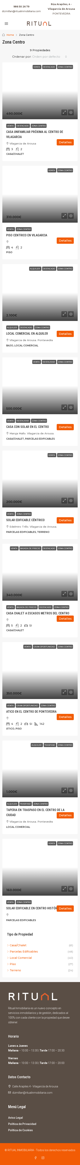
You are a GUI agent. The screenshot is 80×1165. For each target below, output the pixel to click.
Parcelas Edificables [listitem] (24, 951)
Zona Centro (38, 126)
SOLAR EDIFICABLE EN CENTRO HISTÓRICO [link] (34, 908)
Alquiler (12, 327)
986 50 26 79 (21, 6)
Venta (10, 126)
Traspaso (25, 804)
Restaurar (23, 420)
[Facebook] (36, 1158)
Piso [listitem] (13, 964)
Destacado (23, 126)
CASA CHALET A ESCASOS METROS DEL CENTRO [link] (37, 613)
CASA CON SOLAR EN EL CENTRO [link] (27, 427)
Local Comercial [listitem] (21, 958)
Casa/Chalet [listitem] (18, 945)
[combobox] (50, 57)
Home (10, 34)
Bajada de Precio (27, 607)
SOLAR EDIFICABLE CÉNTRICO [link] (25, 520)
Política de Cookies (20, 1130)
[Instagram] (44, 1158)
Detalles (65, 142)
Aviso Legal (15, 1117)
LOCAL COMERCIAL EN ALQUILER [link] (27, 333)
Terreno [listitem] (15, 970)
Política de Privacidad (22, 1124)
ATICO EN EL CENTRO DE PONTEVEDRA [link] (31, 711)
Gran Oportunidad (27, 705)
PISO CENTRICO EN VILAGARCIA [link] (26, 235)
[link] (40, 90)
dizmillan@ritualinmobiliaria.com (21, 11)
